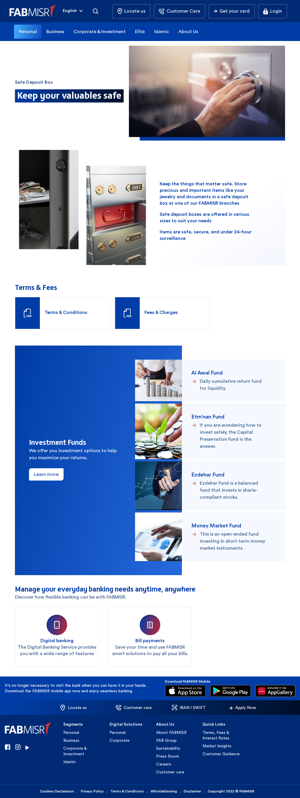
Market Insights (216, 746)
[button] (73, 11)
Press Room (167, 756)
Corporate (119, 740)
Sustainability (168, 748)
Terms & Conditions (127, 791)
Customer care (170, 772)
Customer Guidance (221, 753)
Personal (28, 31)
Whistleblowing (164, 791)
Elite (140, 31)
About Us (188, 31)
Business (55, 31)
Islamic (161, 31)
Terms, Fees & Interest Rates (215, 735)
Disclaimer (192, 791)
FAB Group (166, 740)
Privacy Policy (92, 791)
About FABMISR (171, 732)
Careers (163, 764)
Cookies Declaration (57, 791)
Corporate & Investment (100, 31)
